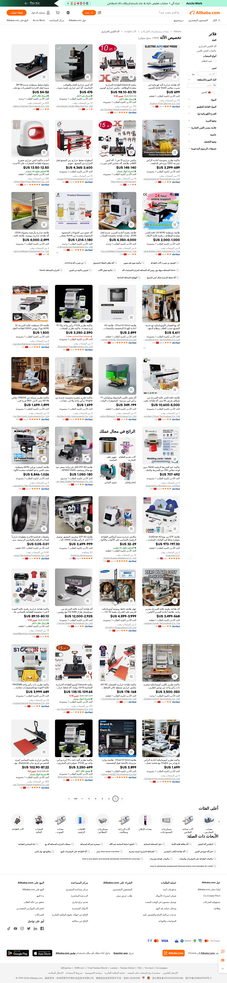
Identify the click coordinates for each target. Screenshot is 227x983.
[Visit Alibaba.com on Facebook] (42, 928)
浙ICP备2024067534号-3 (198, 978)
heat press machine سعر (107, 851)
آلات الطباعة (130, 31)
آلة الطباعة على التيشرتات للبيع (74, 851)
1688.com (79, 968)
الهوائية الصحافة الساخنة (127, 277)
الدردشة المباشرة (79, 895)
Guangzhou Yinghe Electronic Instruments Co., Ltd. (74, 416)
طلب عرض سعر (124, 895)
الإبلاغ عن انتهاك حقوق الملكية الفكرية (70, 914)
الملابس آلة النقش (205, 844)
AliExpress (66, 968)
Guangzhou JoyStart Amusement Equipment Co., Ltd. (74, 247)
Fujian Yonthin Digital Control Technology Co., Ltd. (161, 698)
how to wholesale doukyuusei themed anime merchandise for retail (181, 866)
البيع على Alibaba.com (33, 889)
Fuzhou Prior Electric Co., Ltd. (165, 103)
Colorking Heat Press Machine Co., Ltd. (30, 181)
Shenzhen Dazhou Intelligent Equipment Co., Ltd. (117, 251)
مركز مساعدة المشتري (77, 889)
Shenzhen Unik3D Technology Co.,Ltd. (117, 339)
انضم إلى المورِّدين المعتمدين (30, 908)
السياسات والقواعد (167, 921)
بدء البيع (40, 895)
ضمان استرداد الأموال (166, 895)
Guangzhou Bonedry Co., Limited (163, 485)
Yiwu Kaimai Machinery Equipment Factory (30, 633)
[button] (99, 13)
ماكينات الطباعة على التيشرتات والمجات (196, 859)
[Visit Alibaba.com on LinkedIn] (35, 928)
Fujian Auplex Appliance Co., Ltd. (119, 558)
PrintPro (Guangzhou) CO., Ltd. (120, 627)
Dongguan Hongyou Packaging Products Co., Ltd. (30, 555)
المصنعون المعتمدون (122, 889)
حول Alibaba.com (211, 882)
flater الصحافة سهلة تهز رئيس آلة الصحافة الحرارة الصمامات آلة (149, 270)
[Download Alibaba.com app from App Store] (42, 953)
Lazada (113, 968)
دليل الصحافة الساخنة (153, 844)
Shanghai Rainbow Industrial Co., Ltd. (30, 344)
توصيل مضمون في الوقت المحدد (160, 902)
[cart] (57, 13)
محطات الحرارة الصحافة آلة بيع (58, 844)
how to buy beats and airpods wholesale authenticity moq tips (111, 859)
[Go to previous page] (122, 799)
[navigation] (201, 415)
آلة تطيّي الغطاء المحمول (103, 263)
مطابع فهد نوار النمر (43, 851)
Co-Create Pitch (211, 895)
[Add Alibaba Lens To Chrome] (174, 953)
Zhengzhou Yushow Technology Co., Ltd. (30, 106)
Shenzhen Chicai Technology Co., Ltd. (161, 416)
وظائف (217, 908)
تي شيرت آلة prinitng (74, 263)
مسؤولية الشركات (211, 902)
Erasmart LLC (173, 555)
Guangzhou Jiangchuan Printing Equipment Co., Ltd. (74, 179)
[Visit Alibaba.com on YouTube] (15, 928)
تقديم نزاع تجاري (80, 902)
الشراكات (39, 914)
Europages (161, 968)
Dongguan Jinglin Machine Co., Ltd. (74, 106)
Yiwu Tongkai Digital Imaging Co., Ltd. (117, 109)
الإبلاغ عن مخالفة (80, 921)
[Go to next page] (69, 799)
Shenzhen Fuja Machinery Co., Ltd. (75, 346)
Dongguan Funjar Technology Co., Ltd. (161, 623)
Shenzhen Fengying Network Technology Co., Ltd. (117, 416)
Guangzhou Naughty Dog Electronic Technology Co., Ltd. (161, 339)
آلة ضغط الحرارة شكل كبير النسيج (161, 277)
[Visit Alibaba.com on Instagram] (22, 928)
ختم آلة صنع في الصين (204, 851)
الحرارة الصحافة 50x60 (49, 270)
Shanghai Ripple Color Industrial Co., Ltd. (161, 251)
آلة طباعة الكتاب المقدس (174, 851)
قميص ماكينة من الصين (78, 270)
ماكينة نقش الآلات (105, 270)
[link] (222, 951)
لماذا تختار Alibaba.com (209, 889)
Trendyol (148, 968)
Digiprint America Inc (82, 555)
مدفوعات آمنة (169, 889)
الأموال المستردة (80, 908)
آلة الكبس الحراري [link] (110, 31)
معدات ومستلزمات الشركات (155, 31)
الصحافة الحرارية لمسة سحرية (141, 851)
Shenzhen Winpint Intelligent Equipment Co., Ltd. (30, 251)
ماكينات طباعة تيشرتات (159, 859)
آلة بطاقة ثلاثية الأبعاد (179, 844)
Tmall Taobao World (97, 968)
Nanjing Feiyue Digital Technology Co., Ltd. (74, 623)
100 (75, 799)
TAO (139, 968)
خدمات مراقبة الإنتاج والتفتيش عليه (159, 914)
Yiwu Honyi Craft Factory (123, 181)
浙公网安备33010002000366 (167, 978)
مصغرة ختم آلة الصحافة (90, 844)
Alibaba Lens (208, 953)
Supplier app (121, 953)
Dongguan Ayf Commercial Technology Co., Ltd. (117, 698)
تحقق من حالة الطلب (34, 902)
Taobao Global (127, 968)
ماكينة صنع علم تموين (132, 263)
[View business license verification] (143, 978)
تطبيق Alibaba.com (66, 953)
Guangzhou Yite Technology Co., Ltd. (30, 485)
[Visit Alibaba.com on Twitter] (29, 928)
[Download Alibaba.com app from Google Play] (18, 953)
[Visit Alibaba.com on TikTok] (9, 928)
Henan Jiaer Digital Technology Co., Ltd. (74, 481)
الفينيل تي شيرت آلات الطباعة (163, 263)
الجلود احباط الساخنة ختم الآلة (121, 844)
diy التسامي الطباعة (26, 844)
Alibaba (177, 31)
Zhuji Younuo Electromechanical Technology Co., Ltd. (161, 179)
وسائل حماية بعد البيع (166, 908)
